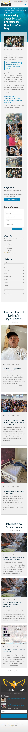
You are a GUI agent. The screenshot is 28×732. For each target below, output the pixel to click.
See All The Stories (14, 322)
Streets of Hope (7, 291)
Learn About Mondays (12, 199)
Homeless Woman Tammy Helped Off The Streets (13, 492)
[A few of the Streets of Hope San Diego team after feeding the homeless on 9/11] (14, 173)
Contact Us (19, 724)
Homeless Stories (7, 10)
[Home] (6, 3)
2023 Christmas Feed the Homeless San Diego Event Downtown (14, 558)
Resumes (6, 285)
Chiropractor (6, 262)
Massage (6, 279)
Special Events (7, 288)
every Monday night (13, 75)
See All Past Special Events (14, 530)
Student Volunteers (8, 294)
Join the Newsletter (17, 228)
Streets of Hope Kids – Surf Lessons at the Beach (14, 650)
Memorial (6, 282)
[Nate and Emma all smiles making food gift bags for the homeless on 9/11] (14, 140)
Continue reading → (7, 440)
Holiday (5, 273)
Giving (5, 268)
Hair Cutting (6, 270)
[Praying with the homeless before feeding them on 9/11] (14, 162)
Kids (16, 1)
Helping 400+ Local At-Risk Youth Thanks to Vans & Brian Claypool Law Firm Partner (13, 422)
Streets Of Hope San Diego (8, 8)
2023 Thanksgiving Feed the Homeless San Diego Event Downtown (12, 604)
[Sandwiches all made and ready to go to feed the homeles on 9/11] (14, 151)
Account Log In (24, 1)
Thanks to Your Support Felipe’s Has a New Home (13, 370)
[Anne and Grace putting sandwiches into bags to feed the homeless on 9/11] (14, 129)
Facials (5, 265)
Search (14, 716)
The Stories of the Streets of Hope (19, 8)
